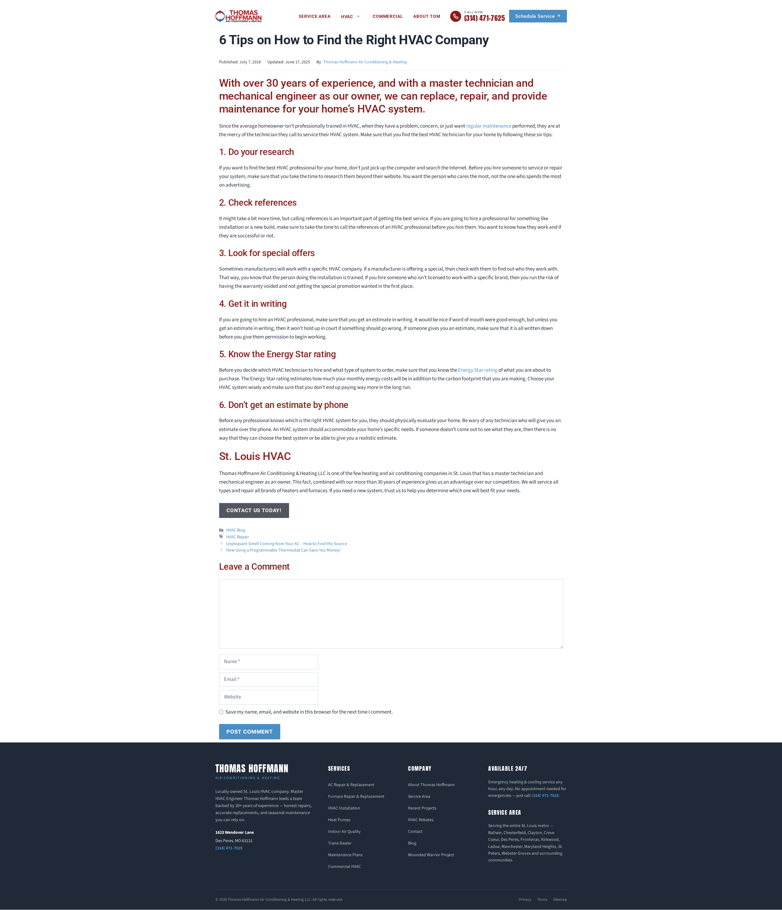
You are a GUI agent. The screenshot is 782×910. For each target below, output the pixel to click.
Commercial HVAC (344, 867)
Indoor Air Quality (344, 832)
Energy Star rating (477, 370)
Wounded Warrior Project (431, 855)
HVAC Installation (344, 808)
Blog (412, 843)
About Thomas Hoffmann (431, 785)
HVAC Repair (237, 537)
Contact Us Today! (253, 510)
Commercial (388, 16)
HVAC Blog (235, 530)
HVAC (347, 16)
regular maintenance (488, 126)
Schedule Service (535, 16)
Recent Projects (422, 808)
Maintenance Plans (345, 855)
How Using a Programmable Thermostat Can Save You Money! (283, 550)
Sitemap (560, 899)
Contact (415, 832)
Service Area (315, 16)
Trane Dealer (340, 843)
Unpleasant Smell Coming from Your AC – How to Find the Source (286, 543)
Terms (542, 899)
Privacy (525, 899)
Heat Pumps (339, 820)
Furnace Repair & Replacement (356, 796)
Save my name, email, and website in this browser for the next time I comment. (309, 712)
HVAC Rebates (421, 820)
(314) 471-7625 (228, 848)
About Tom (426, 16)
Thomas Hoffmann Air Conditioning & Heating (365, 62)
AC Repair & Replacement (351, 785)
